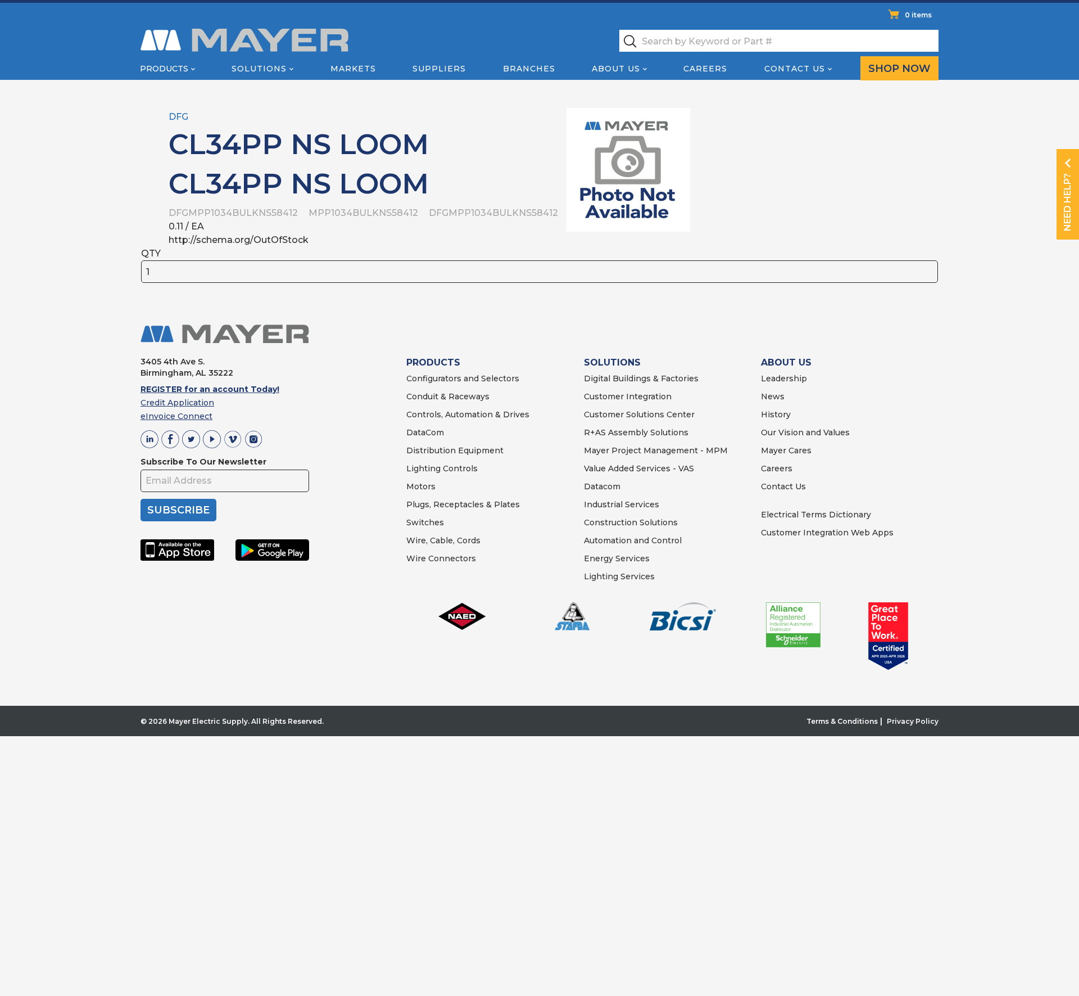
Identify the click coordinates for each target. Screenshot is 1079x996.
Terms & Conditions (842, 721)
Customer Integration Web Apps (827, 533)
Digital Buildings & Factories (641, 378)
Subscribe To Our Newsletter (203, 462)
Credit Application (177, 403)
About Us (616, 69)
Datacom (602, 486)
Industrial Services (621, 504)
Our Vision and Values (805, 432)
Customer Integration (628, 396)
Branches (529, 69)
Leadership (784, 378)
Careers (705, 69)
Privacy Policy (913, 721)
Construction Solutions (631, 522)
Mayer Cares (786, 450)
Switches (425, 522)
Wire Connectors (441, 558)
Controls (459, 468)
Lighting (423, 468)
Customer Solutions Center (639, 414)
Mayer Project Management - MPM (656, 450)
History (776, 414)
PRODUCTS (433, 362)
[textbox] (779, 41)
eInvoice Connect (176, 416)
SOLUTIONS (612, 362)
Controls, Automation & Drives (467, 414)
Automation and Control (633, 540)
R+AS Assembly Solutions (636, 432)
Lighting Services (619, 576)
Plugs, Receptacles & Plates (463, 504)
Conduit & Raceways (447, 396)
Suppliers (439, 69)
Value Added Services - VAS (639, 468)
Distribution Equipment (455, 450)
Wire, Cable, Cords (443, 540)
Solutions (259, 69)
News (773, 396)
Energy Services (617, 558)
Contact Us (794, 69)
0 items (918, 15)
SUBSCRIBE (178, 510)
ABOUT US (786, 362)
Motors (421, 486)
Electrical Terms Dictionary (816, 515)
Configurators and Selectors (462, 378)
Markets (353, 69)
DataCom (425, 432)
